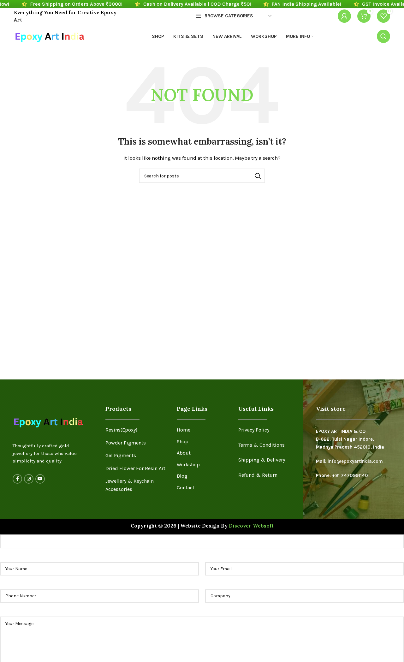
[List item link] (136, 430)
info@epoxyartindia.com (355, 461)
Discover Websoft (251, 525)
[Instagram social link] (28, 479)
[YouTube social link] (40, 479)
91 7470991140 (351, 475)
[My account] (344, 16)
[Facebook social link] (17, 479)
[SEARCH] (258, 176)
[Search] (383, 36)
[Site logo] (49, 36)
